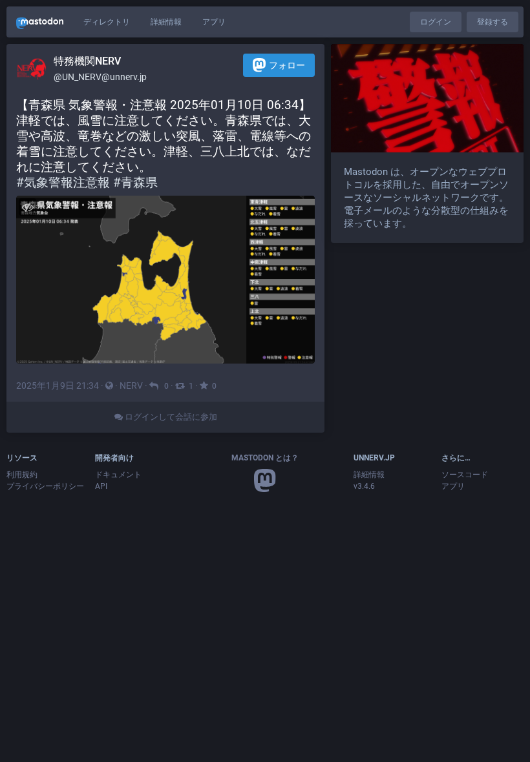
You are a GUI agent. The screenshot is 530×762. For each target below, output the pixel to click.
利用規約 (21, 474)
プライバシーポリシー (45, 486)
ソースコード (464, 474)
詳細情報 (166, 21)
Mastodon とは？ (265, 457)
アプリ (214, 21)
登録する (492, 21)
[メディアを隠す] (27, 207)
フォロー (287, 65)
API (101, 486)
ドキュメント (118, 474)
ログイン (435, 21)
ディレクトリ (106, 21)
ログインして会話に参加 (170, 417)
